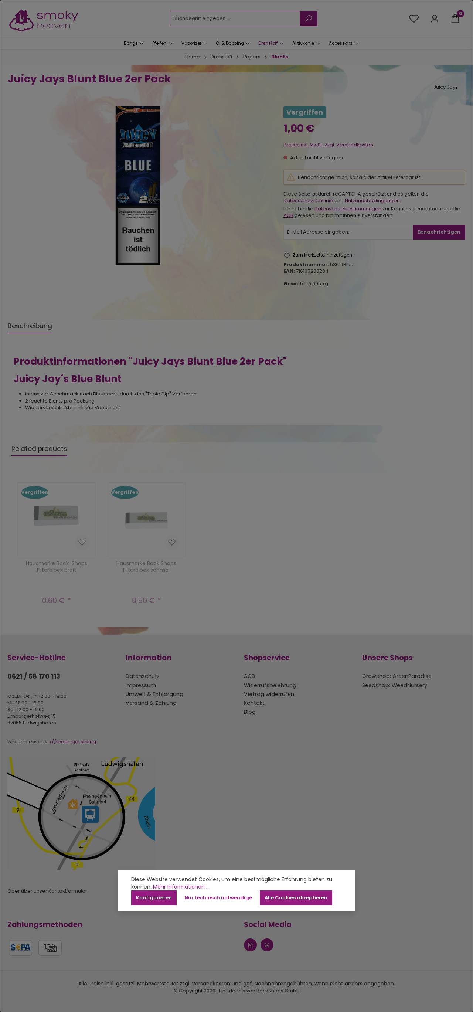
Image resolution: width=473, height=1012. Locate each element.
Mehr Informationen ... (181, 886)
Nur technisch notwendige (218, 897)
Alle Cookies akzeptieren (296, 897)
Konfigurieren (154, 897)
